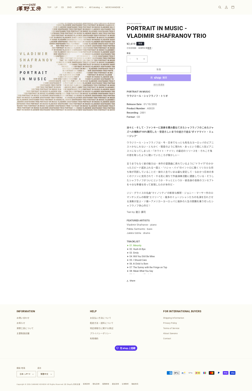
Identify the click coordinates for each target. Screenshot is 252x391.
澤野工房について (25, 328)
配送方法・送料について (101, 323)
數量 (129, 53)
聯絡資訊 (135, 384)
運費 (149, 48)
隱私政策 (96, 384)
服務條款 (105, 384)
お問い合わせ (23, 318)
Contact (167, 338)
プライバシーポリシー (100, 333)
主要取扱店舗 (23, 333)
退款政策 (86, 384)
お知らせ (21, 323)
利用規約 (94, 338)
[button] (80, 7)
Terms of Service (171, 328)
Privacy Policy (170, 323)
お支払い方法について (100, 318)
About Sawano (170, 333)
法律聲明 (125, 384)
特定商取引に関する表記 (101, 328)
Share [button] (132, 281)
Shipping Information (173, 318)
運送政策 (115, 384)
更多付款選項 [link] (158, 85)
